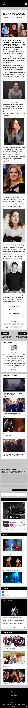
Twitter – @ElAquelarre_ (14, 313)
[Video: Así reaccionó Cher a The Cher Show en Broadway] (14, 445)
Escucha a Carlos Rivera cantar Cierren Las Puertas (14, 617)
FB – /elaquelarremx (14, 309)
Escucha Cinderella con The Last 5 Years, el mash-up (13, 394)
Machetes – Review (8, 554)
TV (10, 704)
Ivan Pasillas (12, 17)
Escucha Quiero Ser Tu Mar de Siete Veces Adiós (13, 620)
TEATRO (10, 19)
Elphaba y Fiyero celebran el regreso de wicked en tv (14, 627)
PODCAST (24, 704)
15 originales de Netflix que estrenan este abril (11, 414)
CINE (23, 17)
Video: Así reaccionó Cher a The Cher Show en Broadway (13, 454)
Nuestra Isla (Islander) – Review (11, 570)
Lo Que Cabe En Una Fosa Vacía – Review (13, 538)
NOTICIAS (4, 704)
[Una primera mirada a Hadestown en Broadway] (14, 425)
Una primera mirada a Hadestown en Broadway (13, 434)
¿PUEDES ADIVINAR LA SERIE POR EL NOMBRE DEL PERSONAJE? (13, 666)
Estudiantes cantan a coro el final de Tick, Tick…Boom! (13, 624)
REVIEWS (19, 704)
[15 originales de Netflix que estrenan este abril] (14, 405)
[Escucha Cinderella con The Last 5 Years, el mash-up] (14, 385)
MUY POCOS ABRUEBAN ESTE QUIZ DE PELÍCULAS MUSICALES (13, 683)
